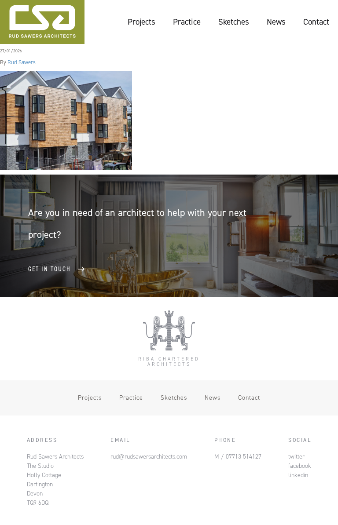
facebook (299, 466)
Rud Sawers (21, 62)
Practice (187, 21)
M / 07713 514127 (237, 456)
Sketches (233, 21)
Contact (316, 21)
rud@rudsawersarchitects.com (148, 456)
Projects (141, 21)
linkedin (298, 475)
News (276, 21)
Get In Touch (49, 269)
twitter (296, 456)
